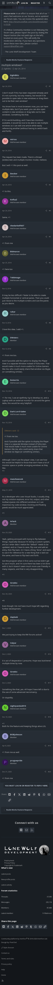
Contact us (5, 953)
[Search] (49, 3)
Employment (9, 860)
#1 (50, 86)
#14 (49, 594)
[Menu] (3, 3)
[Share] (46, 86)
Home (3, 975)
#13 (49, 532)
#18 (49, 717)
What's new (7, 867)
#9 (50, 349)
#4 (50, 210)
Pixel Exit (13, 942)
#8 (50, 323)
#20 (49, 771)
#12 (49, 490)
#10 (49, 391)
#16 (49, 654)
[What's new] (44, 3)
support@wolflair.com (13, 46)
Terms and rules (7, 958)
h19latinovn (47, 913)
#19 (49, 745)
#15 (49, 628)
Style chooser (8, 947)
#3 (50, 185)
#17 (49, 683)
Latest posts (6, 874)
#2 (50, 150)
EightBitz (7, 68)
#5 (50, 236)
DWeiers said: (10, 430)
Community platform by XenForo (24, 939)
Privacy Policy (9, 863)
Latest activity (6, 885)
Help (3, 969)
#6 (50, 262)
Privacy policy (6, 964)
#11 (49, 422)
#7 (50, 288)
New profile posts (8, 879)
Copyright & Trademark (13, 865)
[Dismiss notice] (48, 13)
